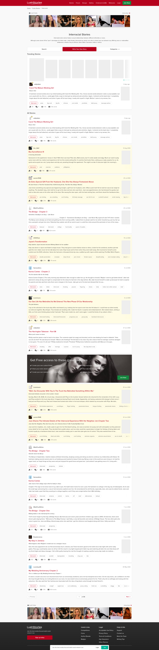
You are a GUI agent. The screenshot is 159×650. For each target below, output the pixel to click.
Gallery (91, 3)
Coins (83, 633)
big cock (49, 103)
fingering (82, 287)
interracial (51, 227)
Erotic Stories (36, 8)
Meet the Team (121, 636)
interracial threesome (59, 317)
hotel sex (94, 586)
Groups (84, 3)
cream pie (127, 586)
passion (74, 287)
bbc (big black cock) (89, 347)
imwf (122, 287)
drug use (80, 556)
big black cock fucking (130, 197)
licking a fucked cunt (125, 406)
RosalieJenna (37, 537)
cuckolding (103, 586)
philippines (67, 167)
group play (85, 317)
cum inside (75, 103)
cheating (65, 287)
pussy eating (84, 586)
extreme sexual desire (104, 436)
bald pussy (94, 103)
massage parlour (106, 103)
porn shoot (77, 257)
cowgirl (52, 586)
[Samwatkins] (30, 268)
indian (48, 287)
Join (105, 647)
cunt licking (66, 436)
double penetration (45, 257)
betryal (98, 496)
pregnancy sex (73, 317)
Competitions (85, 630)
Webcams (112, 3)
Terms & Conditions (105, 636)
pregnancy (52, 466)
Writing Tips (120, 639)
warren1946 (37, 178)
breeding (71, 556)
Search (44, 49)
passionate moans (110, 406)
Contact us (120, 633)
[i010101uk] (30, 238)
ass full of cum (90, 197)
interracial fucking (45, 317)
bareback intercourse (98, 317)
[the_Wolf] (30, 148)
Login (97, 647)
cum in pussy (76, 347)
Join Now (127, 3)
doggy (112, 586)
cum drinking (43, 436)
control (60, 496)
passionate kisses (84, 406)
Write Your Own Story (79, 49)
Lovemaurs (36, 298)
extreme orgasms (89, 436)
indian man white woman (110, 287)
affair (49, 347)
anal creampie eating (114, 257)
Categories (113, 49)
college (59, 227)
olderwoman (88, 496)
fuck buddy (68, 227)
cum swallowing (72, 586)
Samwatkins (37, 268)
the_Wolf (36, 148)
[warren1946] (30, 178)
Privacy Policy (103, 633)
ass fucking (43, 197)
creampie (57, 257)
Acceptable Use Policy (106, 630)
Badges (83, 639)
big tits (58, 103)
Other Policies (103, 642)
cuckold (51, 556)
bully (97, 287)
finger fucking (71, 406)
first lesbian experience (46, 406)
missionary (43, 586)
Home (29, 8)
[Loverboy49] (30, 567)
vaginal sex (60, 586)
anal (41, 167)
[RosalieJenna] (30, 537)
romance (51, 496)
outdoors (57, 167)
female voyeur (88, 257)
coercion (48, 167)
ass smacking (54, 197)
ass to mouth (118, 436)
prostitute (84, 103)
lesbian (61, 466)
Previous (32, 597)
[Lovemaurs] (30, 298)
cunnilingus (60, 406)
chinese (65, 103)
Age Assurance (104, 639)
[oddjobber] (31, 84)
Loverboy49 (37, 567)
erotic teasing (116, 197)
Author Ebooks (85, 636)
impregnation (61, 556)
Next (127, 597)
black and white (55, 436)
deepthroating (100, 257)
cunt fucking (64, 197)
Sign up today (39, 637)
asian (41, 103)
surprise (66, 347)
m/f (74, 496)
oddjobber (37, 84)
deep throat (66, 257)
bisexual (42, 227)
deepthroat (126, 257)
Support (119, 630)
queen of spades (80, 227)
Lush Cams (34, 13)
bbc (88, 556)
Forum (78, 3)
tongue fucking (97, 406)
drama (90, 287)
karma (67, 496)
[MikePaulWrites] (30, 208)
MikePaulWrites (38, 208)
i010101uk (36, 238)
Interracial (33, 103)
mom (41, 287)
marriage (57, 347)
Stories (71, 3)
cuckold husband (103, 197)
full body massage (77, 197)
